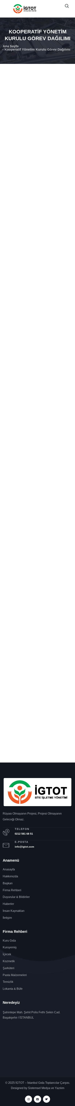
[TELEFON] (6, 832)
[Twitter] (46, 1099)
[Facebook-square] (37, 1099)
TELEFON (22, 828)
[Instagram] (28, 1099)
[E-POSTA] (6, 845)
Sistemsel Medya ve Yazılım (46, 1088)
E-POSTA (21, 841)
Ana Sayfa (11, 46)
